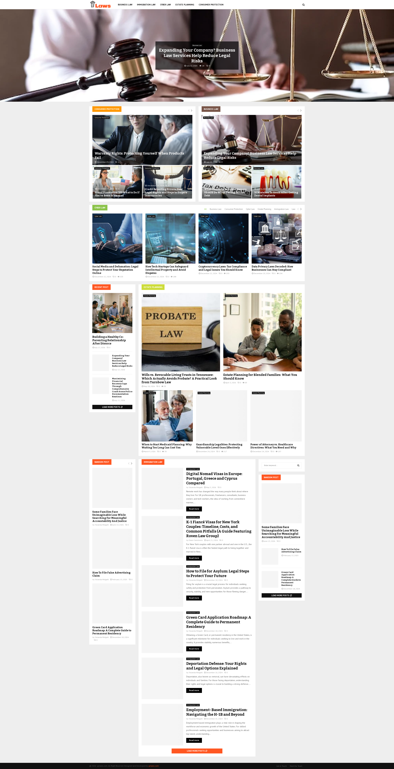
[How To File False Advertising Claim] (112, 549)
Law (197, 45)
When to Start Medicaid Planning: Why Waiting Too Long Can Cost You (167, 446)
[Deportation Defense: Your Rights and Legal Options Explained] (162, 678)
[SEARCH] (298, 465)
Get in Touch (281, 766)
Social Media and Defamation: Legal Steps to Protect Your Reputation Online (115, 270)
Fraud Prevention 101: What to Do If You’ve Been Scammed (117, 194)
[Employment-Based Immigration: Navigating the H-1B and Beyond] (162, 724)
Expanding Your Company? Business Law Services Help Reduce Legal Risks (122, 360)
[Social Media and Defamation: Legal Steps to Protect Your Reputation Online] (117, 239)
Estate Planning (184, 4)
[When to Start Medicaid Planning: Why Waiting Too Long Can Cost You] (167, 415)
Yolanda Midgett (196, 487)
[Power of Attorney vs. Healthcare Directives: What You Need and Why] (276, 415)
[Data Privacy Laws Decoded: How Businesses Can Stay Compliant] (277, 239)
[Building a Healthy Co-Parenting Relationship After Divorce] (112, 313)
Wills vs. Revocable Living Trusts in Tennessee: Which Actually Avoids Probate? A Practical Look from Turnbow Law (179, 378)
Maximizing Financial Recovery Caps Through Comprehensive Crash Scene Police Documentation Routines (122, 387)
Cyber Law (165, 4)
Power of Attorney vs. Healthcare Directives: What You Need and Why (273, 446)
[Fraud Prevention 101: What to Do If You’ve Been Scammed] (117, 182)
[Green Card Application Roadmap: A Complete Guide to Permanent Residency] (162, 632)
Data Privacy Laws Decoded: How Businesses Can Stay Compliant (272, 268)
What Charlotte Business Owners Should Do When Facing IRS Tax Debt (225, 192)
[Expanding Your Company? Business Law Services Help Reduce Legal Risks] (252, 140)
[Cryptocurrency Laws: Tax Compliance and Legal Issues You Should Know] (224, 239)
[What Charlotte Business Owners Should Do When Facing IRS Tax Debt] (226, 182)
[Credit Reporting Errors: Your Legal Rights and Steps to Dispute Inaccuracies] (167, 182)
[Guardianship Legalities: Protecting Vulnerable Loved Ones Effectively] (221, 415)
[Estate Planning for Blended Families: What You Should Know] (262, 332)
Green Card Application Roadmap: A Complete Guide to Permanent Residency (218, 622)
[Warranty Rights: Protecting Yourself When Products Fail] (142, 140)
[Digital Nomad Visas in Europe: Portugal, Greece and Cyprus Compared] (162, 488)
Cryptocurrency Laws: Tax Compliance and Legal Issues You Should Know (223, 268)
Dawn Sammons (196, 540)
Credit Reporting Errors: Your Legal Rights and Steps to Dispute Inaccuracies (166, 192)
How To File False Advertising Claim (291, 550)
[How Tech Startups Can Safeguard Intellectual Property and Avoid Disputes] (170, 239)
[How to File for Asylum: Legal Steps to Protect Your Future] (162, 586)
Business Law (125, 4)
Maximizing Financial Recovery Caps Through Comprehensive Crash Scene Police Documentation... (197, 55)
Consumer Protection (211, 4)
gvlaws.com (154, 766)
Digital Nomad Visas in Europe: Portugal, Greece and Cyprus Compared (214, 478)
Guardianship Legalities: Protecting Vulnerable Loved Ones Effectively (219, 446)
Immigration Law (146, 4)
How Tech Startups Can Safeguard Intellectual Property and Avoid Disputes (166, 270)
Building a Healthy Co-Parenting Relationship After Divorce (109, 340)
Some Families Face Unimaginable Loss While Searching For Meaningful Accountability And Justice (109, 516)
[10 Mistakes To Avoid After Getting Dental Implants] (276, 182)
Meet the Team (296, 766)
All (205, 209)
